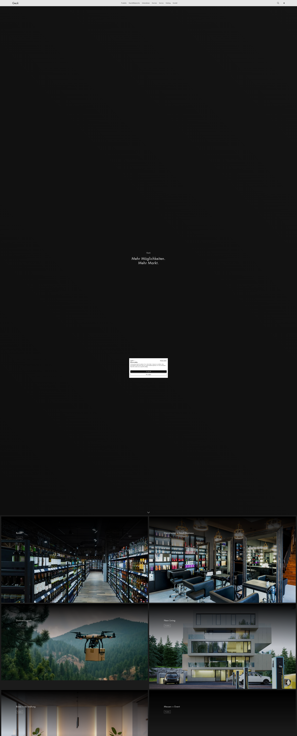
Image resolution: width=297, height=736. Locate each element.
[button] (132, 361)
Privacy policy (163, 360)
